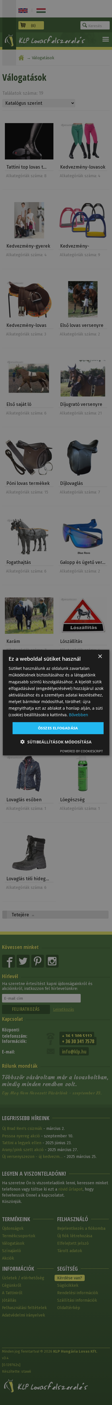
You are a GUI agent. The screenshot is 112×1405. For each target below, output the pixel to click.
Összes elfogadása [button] (58, 728)
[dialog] (56, 702)
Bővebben (78, 714)
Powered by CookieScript (81, 751)
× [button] (100, 656)
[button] (56, 741)
